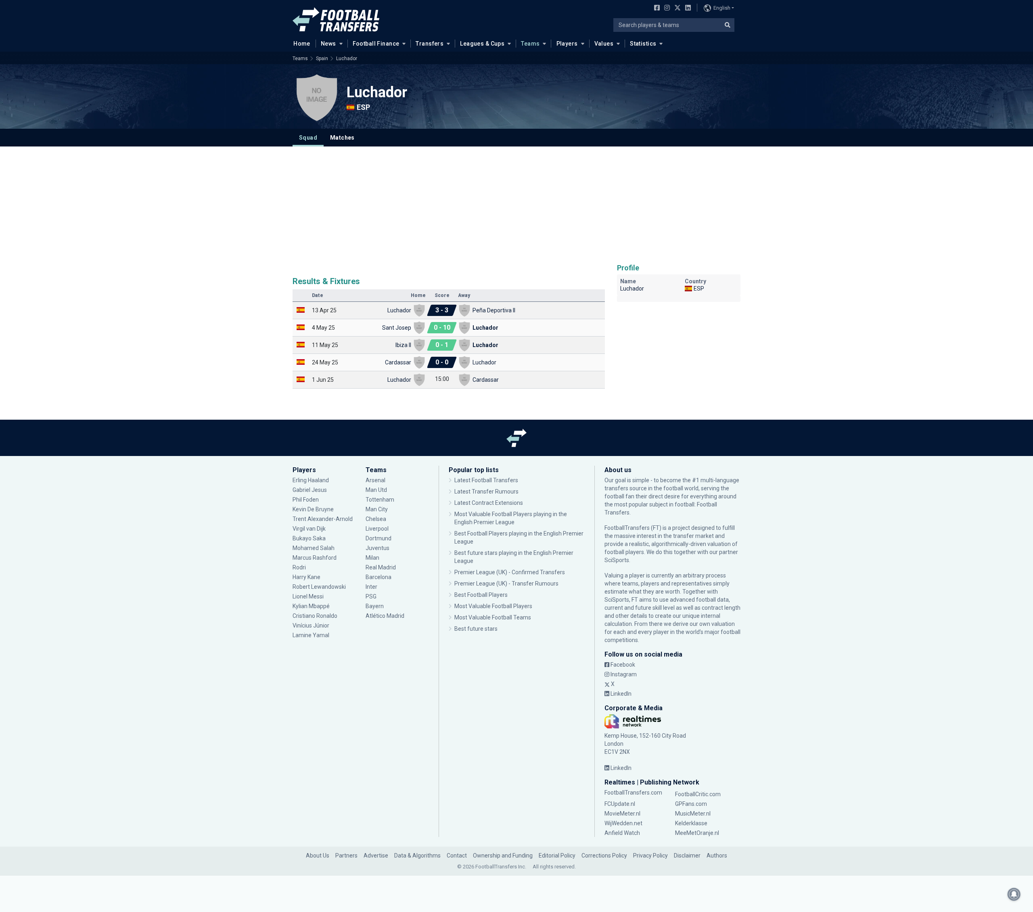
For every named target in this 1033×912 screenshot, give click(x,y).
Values (604, 43)
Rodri (299, 567)
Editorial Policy (557, 855)
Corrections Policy (604, 855)
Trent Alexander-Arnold (323, 519)
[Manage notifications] (1014, 894)
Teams (530, 43)
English (721, 8)
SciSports (616, 560)
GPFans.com (691, 804)
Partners (346, 855)
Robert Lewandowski (319, 587)
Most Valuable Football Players (493, 606)
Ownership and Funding (503, 855)
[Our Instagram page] (665, 8)
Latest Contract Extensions (488, 503)
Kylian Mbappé (312, 606)
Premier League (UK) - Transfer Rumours (506, 583)
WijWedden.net (623, 823)
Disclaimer (687, 855)
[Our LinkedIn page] (686, 8)
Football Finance (376, 43)
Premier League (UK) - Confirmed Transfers (509, 572)
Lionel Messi (309, 596)
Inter (371, 587)
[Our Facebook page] (655, 8)
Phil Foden (306, 499)
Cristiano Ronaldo (315, 616)
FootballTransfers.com (633, 792)
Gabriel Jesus (310, 490)
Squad (308, 137)
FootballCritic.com (698, 794)
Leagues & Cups (482, 43)
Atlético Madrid (385, 616)
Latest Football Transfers (486, 480)
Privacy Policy (650, 855)
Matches (342, 137)
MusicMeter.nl (693, 813)
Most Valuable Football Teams (492, 617)
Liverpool (377, 528)
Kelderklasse (691, 823)
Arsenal (375, 480)
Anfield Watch (622, 833)
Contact (457, 855)
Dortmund (378, 538)
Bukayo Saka (309, 538)
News (328, 43)
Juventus (377, 548)
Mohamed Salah (314, 548)
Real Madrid (381, 567)
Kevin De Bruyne (313, 509)
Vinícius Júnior (311, 625)
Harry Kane (307, 577)
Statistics (643, 43)
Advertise (376, 855)
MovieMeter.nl (622, 813)
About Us (317, 855)
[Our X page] (676, 8)
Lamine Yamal (311, 635)
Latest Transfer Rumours (486, 491)
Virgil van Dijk (310, 528)
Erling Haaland (311, 480)
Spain (322, 58)
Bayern (375, 606)
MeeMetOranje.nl (697, 833)
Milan (372, 557)
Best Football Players (481, 595)
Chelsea (376, 519)
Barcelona (378, 577)
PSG (371, 596)
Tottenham (380, 499)
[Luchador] (317, 97)
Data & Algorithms (417, 855)
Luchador (346, 58)
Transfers (429, 43)
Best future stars (476, 628)
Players (567, 43)
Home (301, 43)
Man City (377, 509)
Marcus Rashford (315, 557)
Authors (717, 855)
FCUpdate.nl (619, 804)
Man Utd (376, 490)
